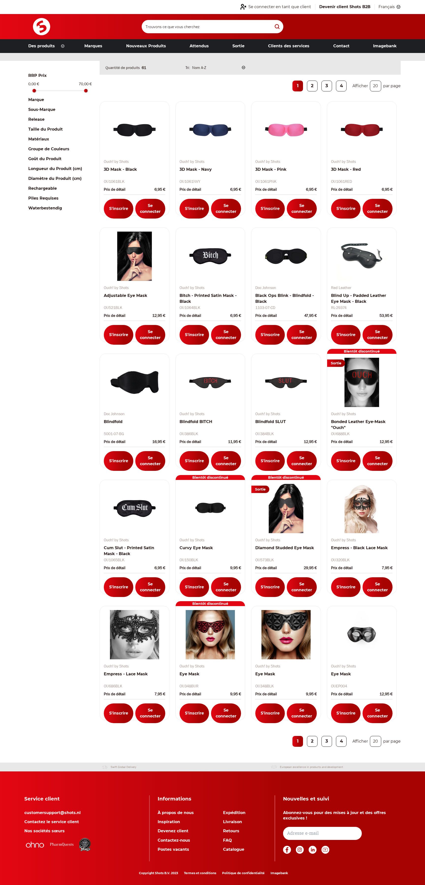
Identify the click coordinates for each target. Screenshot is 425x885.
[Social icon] (287, 852)
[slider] (34, 90)
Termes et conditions (200, 873)
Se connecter (150, 208)
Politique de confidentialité (243, 873)
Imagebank (279, 873)
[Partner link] (35, 845)
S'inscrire (118, 208)
